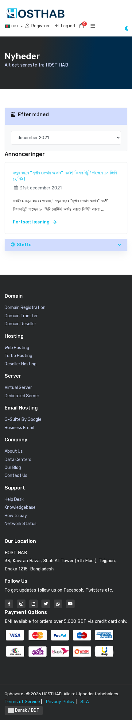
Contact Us (16, 475)
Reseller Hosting (21, 364)
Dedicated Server (22, 395)
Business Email (19, 427)
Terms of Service (22, 701)
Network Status (21, 523)
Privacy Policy (60, 701)
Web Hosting (17, 347)
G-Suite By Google (23, 419)
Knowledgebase (20, 507)
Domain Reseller (20, 323)
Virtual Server (18, 387)
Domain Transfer (21, 315)
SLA (84, 701)
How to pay (16, 515)
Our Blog (13, 467)
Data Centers (18, 459)
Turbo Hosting (18, 355)
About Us (14, 451)
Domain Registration (25, 307)
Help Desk (14, 499)
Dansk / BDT (26, 710)
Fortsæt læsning (31, 222)
